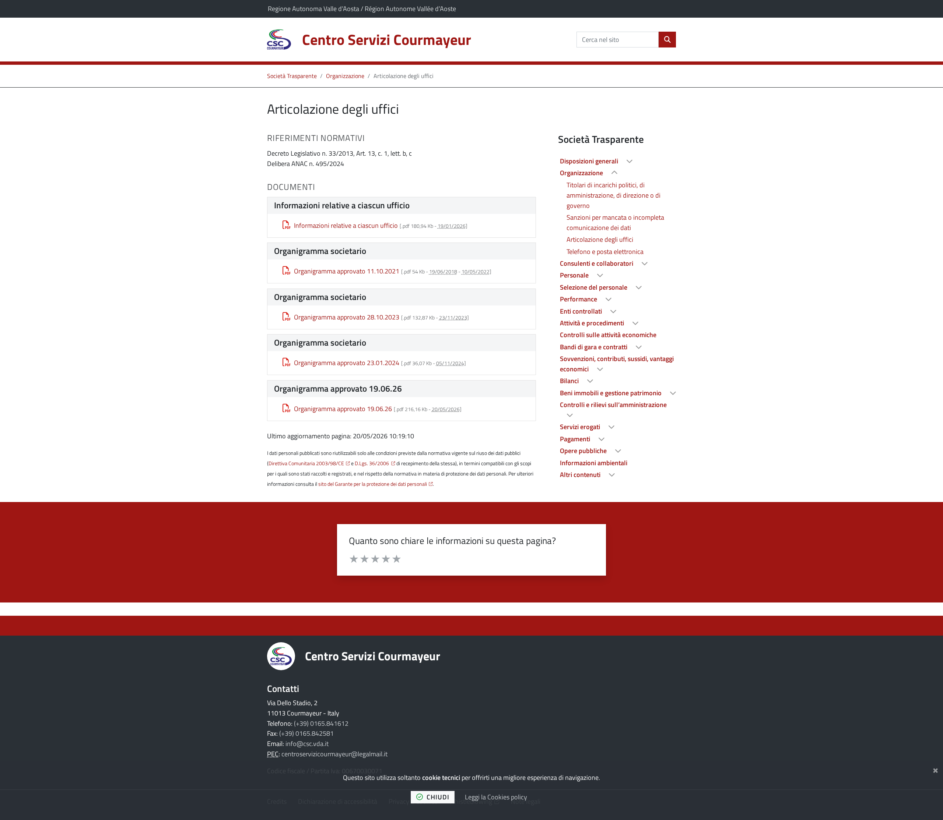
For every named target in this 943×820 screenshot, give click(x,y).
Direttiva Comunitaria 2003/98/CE (306, 463)
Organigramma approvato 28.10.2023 (346, 317)
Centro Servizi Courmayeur (372, 656)
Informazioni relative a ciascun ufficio (346, 225)
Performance (579, 299)
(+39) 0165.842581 (306, 733)
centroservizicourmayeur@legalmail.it (334, 754)
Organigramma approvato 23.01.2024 (346, 363)
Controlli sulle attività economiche (608, 335)
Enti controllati (581, 311)
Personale (575, 275)
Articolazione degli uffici (600, 239)
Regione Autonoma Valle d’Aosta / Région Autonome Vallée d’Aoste (362, 9)
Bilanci (570, 381)
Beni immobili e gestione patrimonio (611, 393)
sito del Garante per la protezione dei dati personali (372, 484)
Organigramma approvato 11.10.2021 (346, 271)
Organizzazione (345, 75)
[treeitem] (617, 161)
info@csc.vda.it (307, 744)
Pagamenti (576, 439)
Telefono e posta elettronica (605, 252)
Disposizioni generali (590, 161)
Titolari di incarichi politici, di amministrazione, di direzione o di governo (613, 195)
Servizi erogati (581, 427)
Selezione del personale (594, 287)
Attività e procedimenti (592, 323)
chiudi (438, 797)
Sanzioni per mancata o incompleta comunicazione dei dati (615, 222)
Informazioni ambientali (593, 463)
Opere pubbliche (584, 451)
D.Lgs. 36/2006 (372, 463)
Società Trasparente (292, 75)
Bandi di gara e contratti (594, 347)
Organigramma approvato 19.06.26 (343, 409)
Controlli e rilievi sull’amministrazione (613, 405)
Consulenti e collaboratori (597, 263)
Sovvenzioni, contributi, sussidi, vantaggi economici (617, 364)
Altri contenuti (581, 475)
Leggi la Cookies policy (496, 797)
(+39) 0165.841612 (321, 723)
